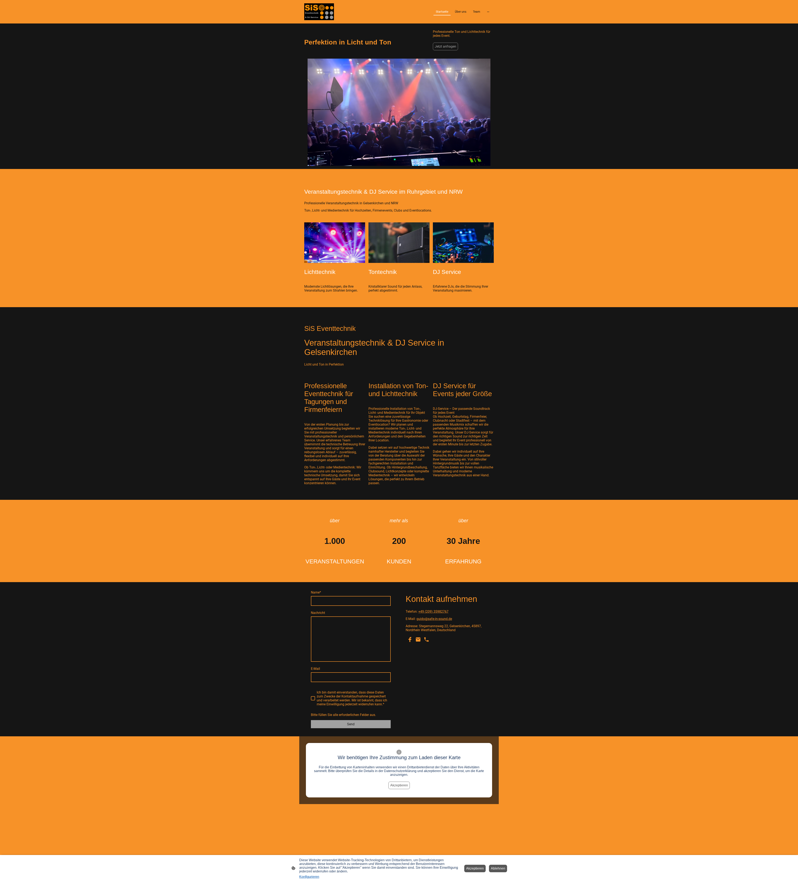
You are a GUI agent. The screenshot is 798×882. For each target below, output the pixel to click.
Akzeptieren (399, 785)
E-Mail (315, 669)
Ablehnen (498, 868)
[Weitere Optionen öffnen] (488, 11)
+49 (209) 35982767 (433, 611)
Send (351, 724)
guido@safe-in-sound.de (434, 619)
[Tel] (426, 639)
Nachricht (318, 613)
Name (316, 592)
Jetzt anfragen (445, 46)
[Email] (418, 639)
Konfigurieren (309, 876)
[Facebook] (409, 639)
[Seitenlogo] (319, 11)
